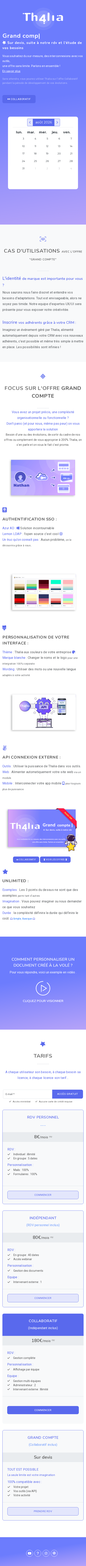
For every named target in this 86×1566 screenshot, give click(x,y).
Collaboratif (20, 99)
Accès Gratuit (67, 1093)
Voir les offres (55, 860)
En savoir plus (11, 71)
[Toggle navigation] (73, 5)
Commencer (42, 1194)
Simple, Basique (23, 918)
